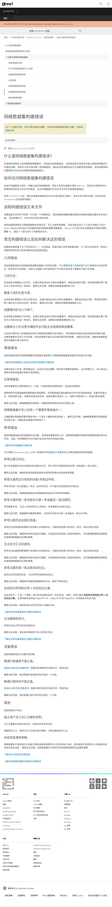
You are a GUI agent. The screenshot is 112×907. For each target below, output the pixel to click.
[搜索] (101, 4)
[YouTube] (104, 786)
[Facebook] (91, 780)
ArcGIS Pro (8, 11)
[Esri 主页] (7, 4)
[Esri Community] (91, 786)
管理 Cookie (77, 895)
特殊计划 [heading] (36, 839)
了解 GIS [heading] (67, 794)
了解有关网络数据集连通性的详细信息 (22, 761)
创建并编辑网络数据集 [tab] (17, 57)
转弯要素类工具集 (53, 452)
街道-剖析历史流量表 (16, 668)
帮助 (5, 18)
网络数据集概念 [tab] (14, 103)
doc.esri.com (66, 24)
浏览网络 (12, 80)
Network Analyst (34, 37)
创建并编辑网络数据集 (66, 37)
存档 (20, 127)
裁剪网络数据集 (15, 98)
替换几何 (33, 269)
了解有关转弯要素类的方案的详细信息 (22, 612)
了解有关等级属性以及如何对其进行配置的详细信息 (29, 362)
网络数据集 (49, 37)
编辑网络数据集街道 (17, 74)
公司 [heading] (4, 839)
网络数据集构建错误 (17, 92)
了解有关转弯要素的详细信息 (18, 445)
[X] (98, 780)
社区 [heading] (35, 794)
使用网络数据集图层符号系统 (17, 51)
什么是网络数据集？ (13, 45)
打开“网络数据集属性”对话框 (20, 69)
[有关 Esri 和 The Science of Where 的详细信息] (8, 784)
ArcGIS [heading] (6, 794)
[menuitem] (17, 801)
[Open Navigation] (108, 4)
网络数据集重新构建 (17, 86)
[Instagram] (98, 786)
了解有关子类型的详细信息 (17, 754)
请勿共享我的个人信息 (97, 895)
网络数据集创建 (15, 63)
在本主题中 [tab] (10, 140)
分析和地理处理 (17, 37)
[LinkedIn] (104, 780)
